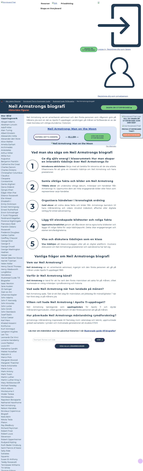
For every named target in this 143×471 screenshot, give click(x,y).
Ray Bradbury (7, 425)
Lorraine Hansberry (10, 340)
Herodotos (6, 275)
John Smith (6, 309)
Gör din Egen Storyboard (97, 137)
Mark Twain (6, 374)
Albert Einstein (8, 133)
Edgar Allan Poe (8, 193)
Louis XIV (5, 346)
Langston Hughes (9, 332)
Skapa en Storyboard (50, 8)
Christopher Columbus (11, 173)
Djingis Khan (7, 190)
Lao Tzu (4, 334)
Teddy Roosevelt (9, 462)
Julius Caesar (7, 317)
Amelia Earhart (8, 144)
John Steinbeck (8, 312)
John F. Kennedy (9, 300)
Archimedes (6, 147)
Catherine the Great (10, 164)
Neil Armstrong (8, 405)
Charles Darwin (8, 167)
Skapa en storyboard (131, 135)
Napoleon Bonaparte (11, 400)
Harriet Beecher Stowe (11, 258)
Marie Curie (6, 368)
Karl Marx (5, 320)
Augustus (5, 159)
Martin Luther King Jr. (11, 380)
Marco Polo (6, 357)
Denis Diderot (7, 187)
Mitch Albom (7, 388)
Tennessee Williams (10, 465)
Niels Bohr (6, 417)
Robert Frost (7, 431)
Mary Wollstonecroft (10, 383)
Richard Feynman (9, 428)
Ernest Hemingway (10, 207)
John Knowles (7, 303)
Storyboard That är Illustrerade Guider (36, 101)
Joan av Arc (6, 292)
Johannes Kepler (9, 295)
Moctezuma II (7, 391)
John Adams (7, 298)
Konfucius (5, 326)
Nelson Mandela (8, 408)
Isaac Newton (7, 283)
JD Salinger (6, 289)
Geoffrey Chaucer (9, 238)
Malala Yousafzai (9, 351)
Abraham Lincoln (9, 125)
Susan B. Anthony (9, 459)
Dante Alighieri (8, 184)
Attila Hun (6, 156)
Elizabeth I (6, 201)
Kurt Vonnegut (8, 329)
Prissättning (67, 3)
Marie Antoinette (9, 366)
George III (5, 244)
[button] (55, 3)
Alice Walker (7, 142)
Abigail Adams (8, 122)
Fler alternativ (111, 146)
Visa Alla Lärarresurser (72, 346)
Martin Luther (7, 377)
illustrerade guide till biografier (99, 331)
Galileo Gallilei (7, 235)
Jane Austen (7, 286)
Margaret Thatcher (10, 363)
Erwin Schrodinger (10, 212)
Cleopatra (5, 178)
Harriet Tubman (8, 261)
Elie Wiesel (6, 198)
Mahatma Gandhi (9, 349)
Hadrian (5, 252)
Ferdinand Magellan (10, 218)
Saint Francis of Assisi (11, 448)
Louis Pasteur (7, 343)
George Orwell (8, 246)
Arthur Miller (7, 153)
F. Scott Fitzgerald (9, 215)
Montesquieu (7, 397)
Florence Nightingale (11, 221)
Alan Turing (6, 130)
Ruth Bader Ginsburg (11, 445)
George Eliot (7, 241)
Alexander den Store (10, 139)
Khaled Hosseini (8, 323)
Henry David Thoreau (11, 266)
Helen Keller (7, 263)
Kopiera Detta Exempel (46, 137)
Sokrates (5, 454)
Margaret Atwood (9, 360)
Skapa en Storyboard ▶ (119, 108)
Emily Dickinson (8, 204)
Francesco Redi (8, 224)
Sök (99, 340)
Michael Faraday (9, 385)
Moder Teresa (7, 394)
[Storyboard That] (8, 2)
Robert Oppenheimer (11, 439)
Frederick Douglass (10, 232)
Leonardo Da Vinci (9, 337)
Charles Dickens (8, 170)
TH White (5, 468)
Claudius (5, 176)
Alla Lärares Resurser (13, 101)
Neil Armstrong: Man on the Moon (72, 128)
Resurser (45, 3)
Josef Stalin (6, 315)
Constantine (7, 181)
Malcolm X (6, 354)
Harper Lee (6, 255)
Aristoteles (6, 150)
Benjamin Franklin (9, 161)
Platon (4, 422)
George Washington (10, 249)
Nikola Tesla (6, 419)
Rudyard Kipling (8, 442)
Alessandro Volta (9, 136)
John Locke (6, 306)
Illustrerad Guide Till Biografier (63, 101)
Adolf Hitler (6, 127)
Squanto (5, 456)
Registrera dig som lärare (118, 49)
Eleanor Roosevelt (9, 195)
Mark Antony (7, 371)
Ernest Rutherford (9, 210)
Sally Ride (5, 451)
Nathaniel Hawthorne (11, 402)
